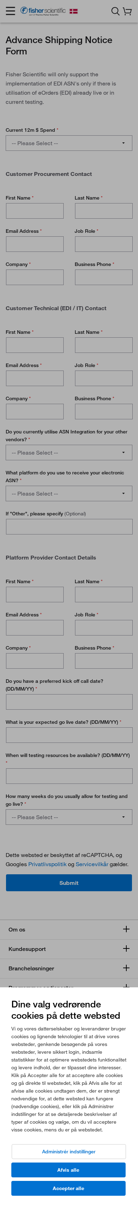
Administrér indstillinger (69, 1151)
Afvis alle (68, 1170)
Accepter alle (68, 1188)
